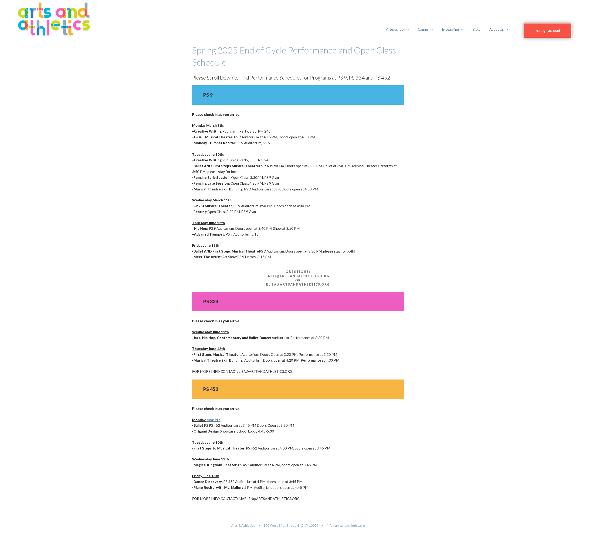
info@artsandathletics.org (346, 525)
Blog (476, 29)
